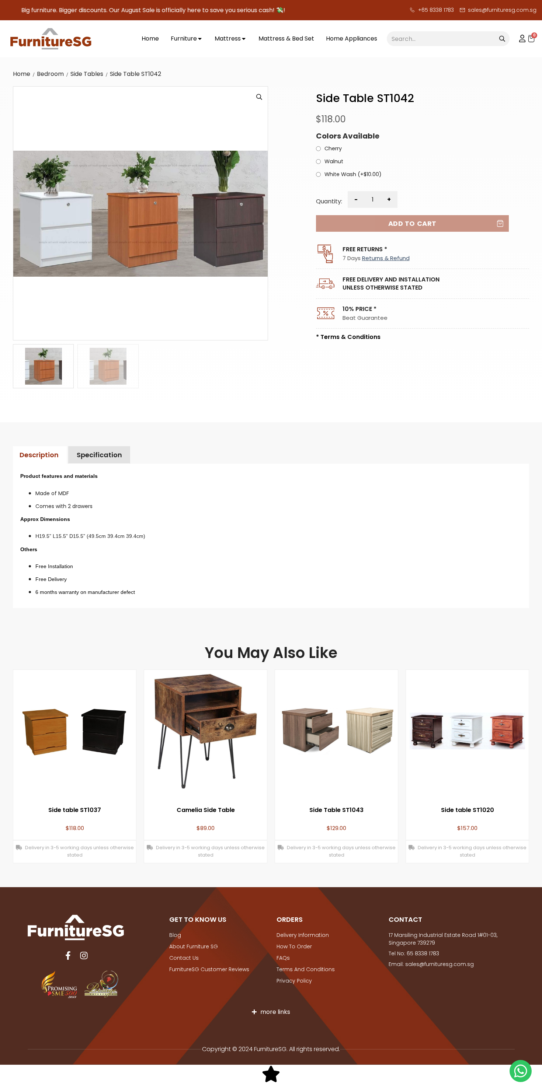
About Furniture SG (193, 946)
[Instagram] (84, 955)
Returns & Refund (386, 258)
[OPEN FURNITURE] (200, 39)
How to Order (294, 946)
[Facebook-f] (68, 955)
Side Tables (86, 74)
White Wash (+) (353, 174)
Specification (99, 454)
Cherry (333, 149)
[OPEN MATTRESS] (244, 39)
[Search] (502, 38)
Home (21, 74)
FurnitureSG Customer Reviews (209, 969)
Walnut (333, 161)
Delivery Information (303, 935)
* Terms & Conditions (348, 337)
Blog (175, 935)
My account (518, 38)
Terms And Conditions (306, 969)
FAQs (283, 958)
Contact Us (184, 958)
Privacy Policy (294, 980)
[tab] (39, 455)
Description (39, 454)
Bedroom (50, 74)
